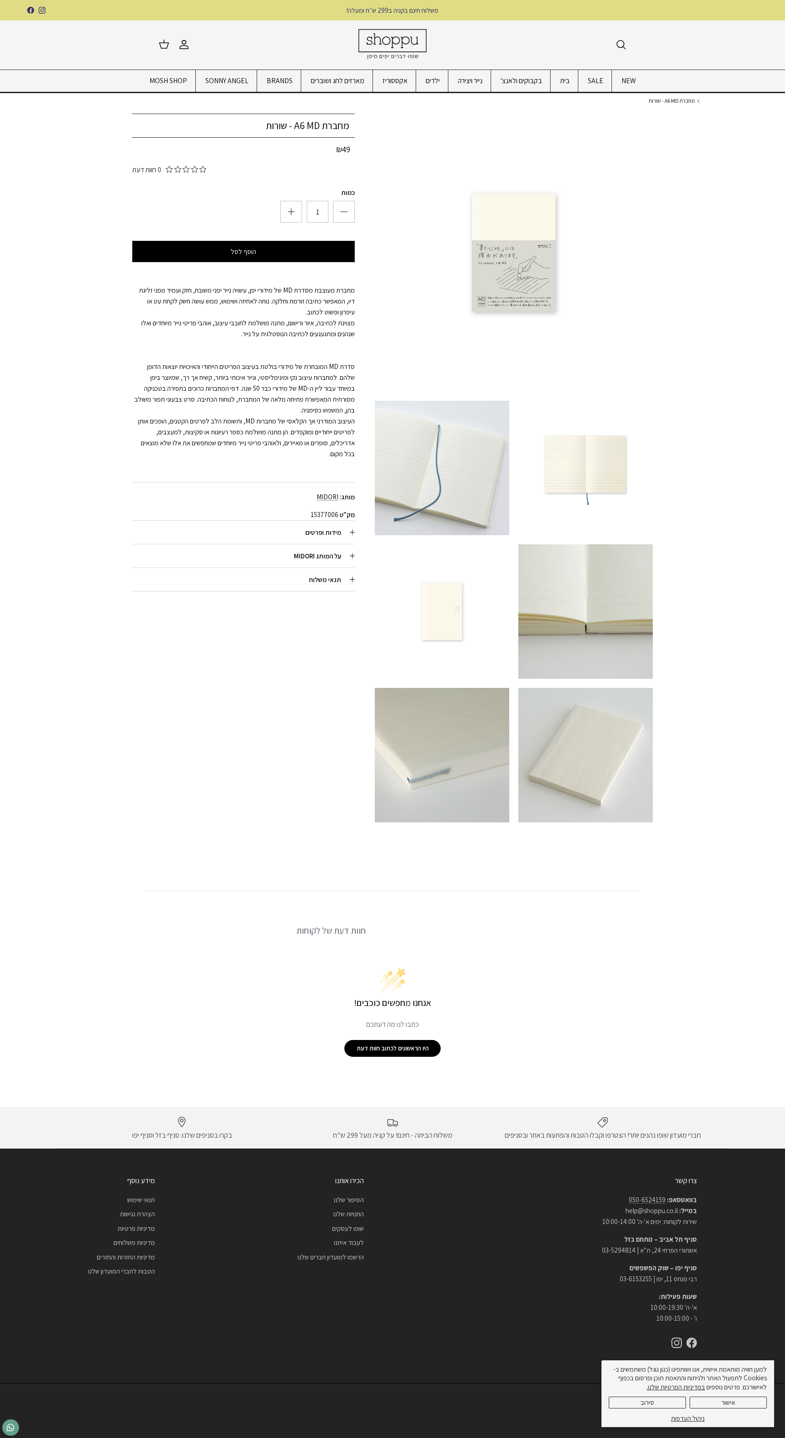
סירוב (647, 1402)
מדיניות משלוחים (134, 1242)
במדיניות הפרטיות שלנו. (675, 1387)
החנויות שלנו (348, 1213)
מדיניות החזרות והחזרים (126, 1257)
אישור (728, 1402)
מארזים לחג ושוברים (337, 80)
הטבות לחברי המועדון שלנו (121, 1271)
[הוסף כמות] (344, 212)
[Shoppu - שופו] (392, 44)
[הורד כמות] (291, 212)
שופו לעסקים (348, 1228)
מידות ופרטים (323, 532)
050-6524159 (647, 1199)
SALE (595, 80)
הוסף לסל (243, 251)
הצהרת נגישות (137, 1213)
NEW (628, 80)
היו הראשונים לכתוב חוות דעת (393, 1048)
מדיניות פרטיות (136, 1228)
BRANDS (280, 80)
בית (565, 80)
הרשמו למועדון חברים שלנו (331, 1257)
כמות (348, 192)
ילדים (433, 80)
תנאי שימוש (141, 1199)
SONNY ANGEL (226, 80)
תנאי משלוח (325, 579)
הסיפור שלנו (349, 1199)
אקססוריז (395, 80)
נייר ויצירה (470, 80)
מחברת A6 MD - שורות (672, 100)
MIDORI (327, 497)
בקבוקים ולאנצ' (521, 80)
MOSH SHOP (168, 80)
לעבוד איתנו (349, 1242)
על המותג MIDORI (317, 556)
